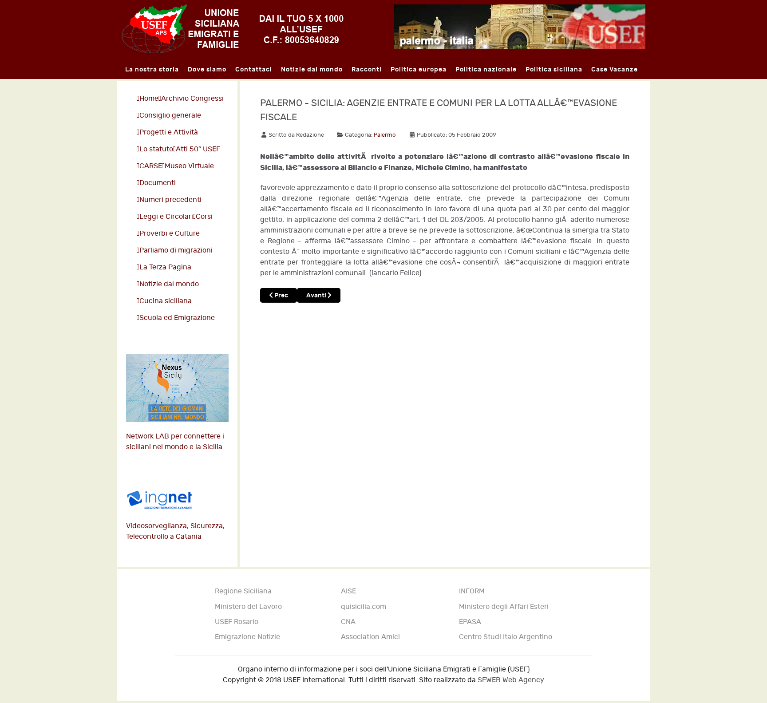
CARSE (150, 166)
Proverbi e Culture (169, 233)
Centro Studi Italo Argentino (505, 637)
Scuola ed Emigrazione (177, 318)
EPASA (470, 622)
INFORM (472, 591)
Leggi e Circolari (166, 217)
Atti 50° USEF (198, 149)
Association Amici (370, 637)
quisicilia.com (363, 607)
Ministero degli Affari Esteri (504, 607)
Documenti (157, 183)
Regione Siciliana (243, 591)
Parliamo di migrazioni (176, 250)
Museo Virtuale (189, 166)
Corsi (204, 217)
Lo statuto (156, 149)
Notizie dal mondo (169, 284)
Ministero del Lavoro (248, 607)
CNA (348, 622)
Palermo (385, 134)
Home (148, 99)
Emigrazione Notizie (247, 637)
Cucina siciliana (165, 301)
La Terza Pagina (165, 267)
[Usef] (233, 28)
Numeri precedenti (170, 200)
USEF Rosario (236, 622)
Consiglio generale (170, 115)
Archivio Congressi (192, 99)
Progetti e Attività (168, 132)
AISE (348, 591)
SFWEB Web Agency (511, 680)
